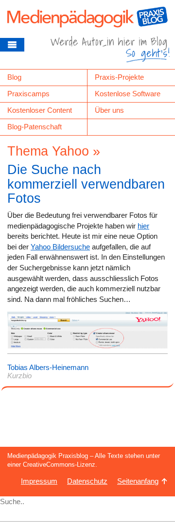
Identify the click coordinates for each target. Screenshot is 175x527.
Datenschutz (87, 481)
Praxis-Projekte (119, 77)
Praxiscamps (28, 93)
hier (143, 226)
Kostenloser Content (39, 110)
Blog (14, 77)
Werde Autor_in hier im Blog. (110, 52)
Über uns (109, 110)
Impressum (39, 481)
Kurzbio (19, 375)
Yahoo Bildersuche (60, 247)
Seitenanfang (137, 481)
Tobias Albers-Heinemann (47, 367)
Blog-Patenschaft (34, 127)
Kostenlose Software (127, 93)
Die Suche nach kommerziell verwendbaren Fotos (86, 184)
